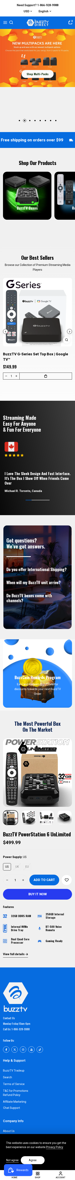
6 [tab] (45, 120)
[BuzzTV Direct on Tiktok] (40, 1049)
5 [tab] (40, 120)
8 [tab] (55, 120)
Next (69, 331)
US (7, 866)
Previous (5, 331)
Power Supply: (15, 857)
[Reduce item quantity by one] (6, 376)
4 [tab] (35, 120)
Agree (33, 1160)
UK (17, 866)
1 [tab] (19, 120)
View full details (14, 954)
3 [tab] (29, 120)
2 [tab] (24, 120)
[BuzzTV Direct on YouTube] (31, 1049)
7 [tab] (50, 120)
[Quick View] (66, 339)
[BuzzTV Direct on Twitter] (14, 1049)
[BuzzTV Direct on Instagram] (23, 1049)
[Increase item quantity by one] (16, 376)
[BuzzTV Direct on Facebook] (6, 1049)
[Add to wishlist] (66, 880)
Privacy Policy (54, 1147)
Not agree (12, 1160)
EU (27, 866)
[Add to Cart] (45, 376)
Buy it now (37, 894)
